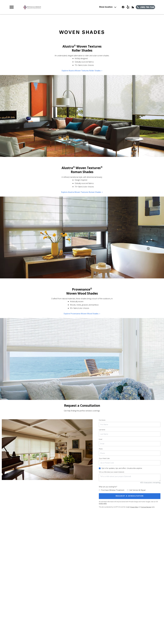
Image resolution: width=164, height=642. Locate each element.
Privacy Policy (134, 507)
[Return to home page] (52, 7)
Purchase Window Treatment (112, 490)
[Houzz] (133, 7)
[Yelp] (128, 7)
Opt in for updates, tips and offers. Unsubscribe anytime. (121, 468)
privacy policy (103, 503)
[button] (11, 7)
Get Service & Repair (137, 490)
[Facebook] (123, 7)
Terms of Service (146, 507)
